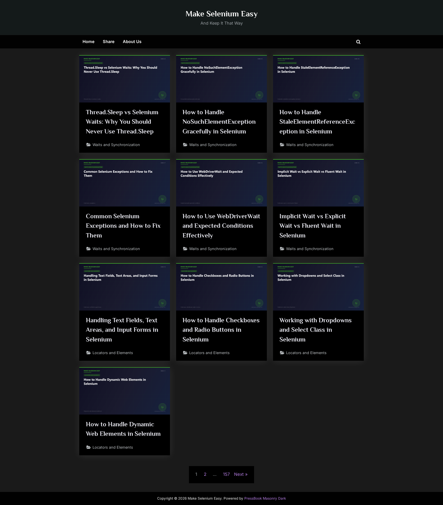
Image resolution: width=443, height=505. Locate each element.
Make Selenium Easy (222, 13)
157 (226, 474)
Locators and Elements (113, 353)
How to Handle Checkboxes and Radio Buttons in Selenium (221, 330)
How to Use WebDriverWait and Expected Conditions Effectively (221, 226)
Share (109, 41)
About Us (132, 41)
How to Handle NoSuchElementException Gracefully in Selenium (219, 122)
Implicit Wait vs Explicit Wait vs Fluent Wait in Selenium (312, 226)
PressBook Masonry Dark (265, 498)
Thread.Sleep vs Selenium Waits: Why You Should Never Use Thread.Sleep (122, 122)
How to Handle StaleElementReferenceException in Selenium (317, 122)
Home (89, 41)
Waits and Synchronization (116, 144)
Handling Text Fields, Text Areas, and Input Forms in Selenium (122, 330)
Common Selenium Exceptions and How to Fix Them (123, 226)
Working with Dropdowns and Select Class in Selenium (315, 330)
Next (239, 474)
